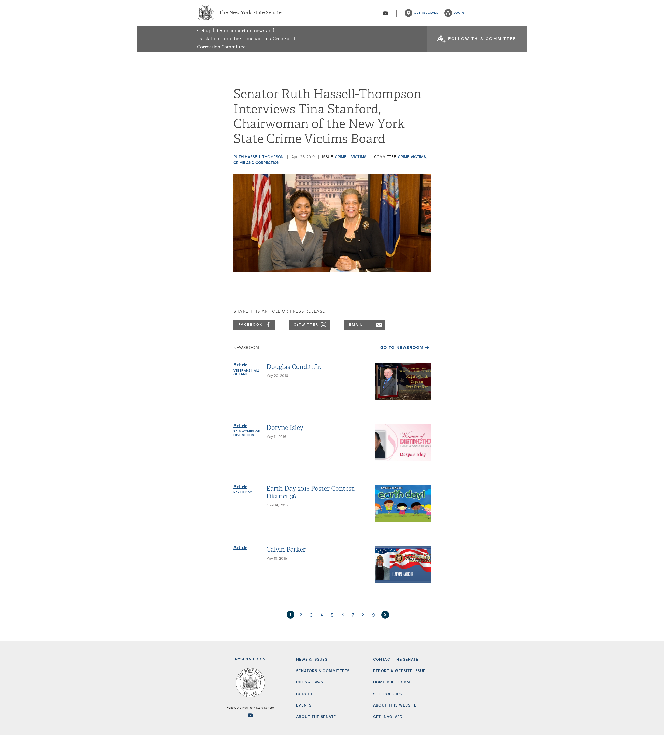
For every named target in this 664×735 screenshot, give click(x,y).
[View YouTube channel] (385, 13)
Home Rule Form (391, 682)
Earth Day (242, 492)
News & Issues (311, 659)
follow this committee (482, 39)
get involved (426, 13)
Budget (304, 694)
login (459, 13)
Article (240, 365)
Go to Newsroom (401, 348)
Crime (341, 157)
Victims (358, 157)
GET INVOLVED (388, 717)
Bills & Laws (309, 682)
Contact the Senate (395, 659)
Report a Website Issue (399, 671)
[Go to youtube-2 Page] (250, 715)
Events (304, 705)
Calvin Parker (286, 549)
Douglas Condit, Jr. (293, 367)
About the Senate (316, 717)
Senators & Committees (322, 671)
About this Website (395, 705)
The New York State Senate (250, 13)
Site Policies (387, 694)
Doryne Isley (284, 428)
